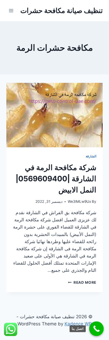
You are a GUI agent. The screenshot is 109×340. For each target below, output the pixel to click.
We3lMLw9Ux (79, 201)
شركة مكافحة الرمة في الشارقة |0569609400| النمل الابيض (56, 178)
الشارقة (91, 156)
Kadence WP (78, 323)
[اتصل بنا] (96, 328)
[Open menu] (11, 10)
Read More (82, 282)
